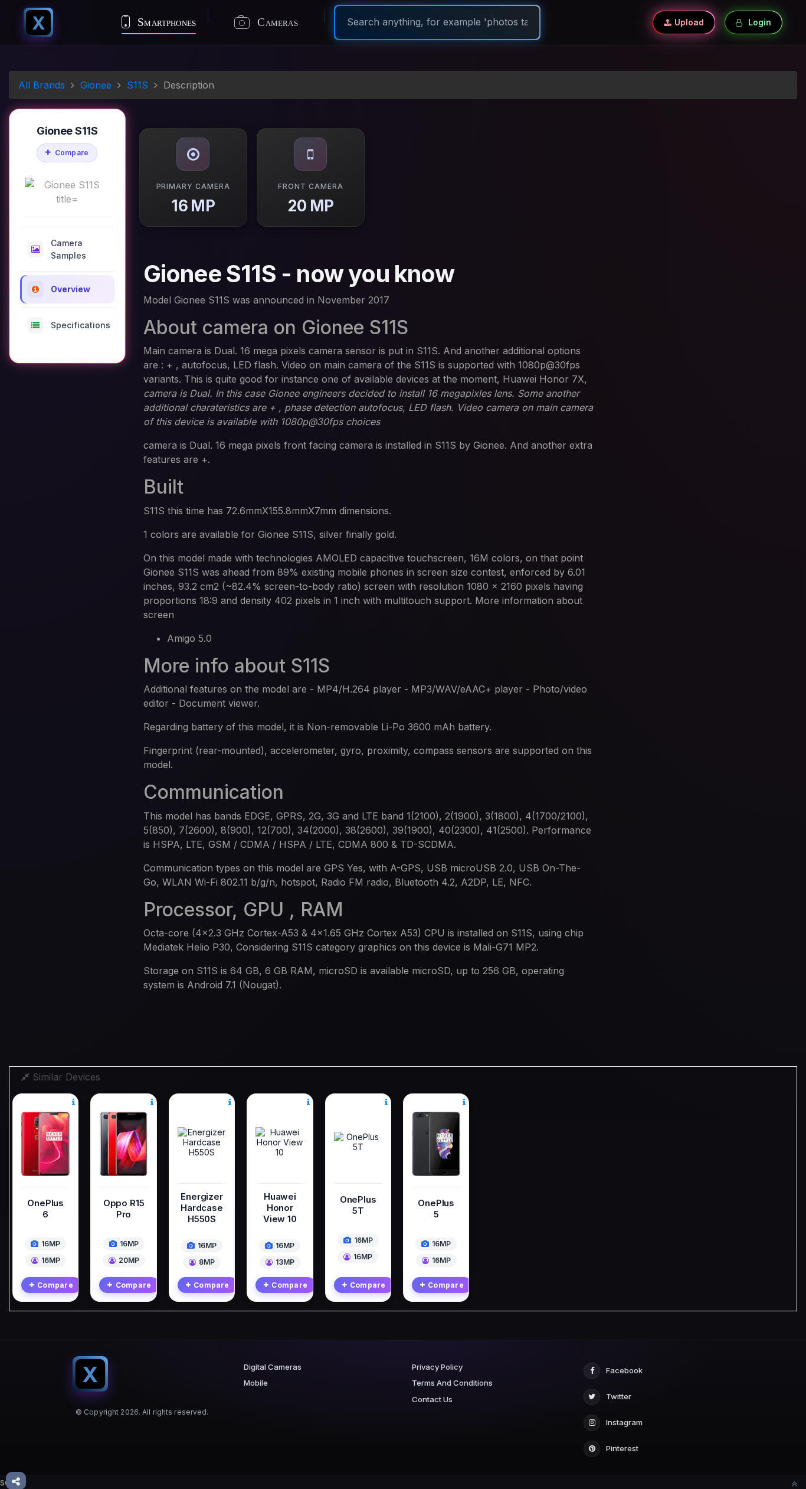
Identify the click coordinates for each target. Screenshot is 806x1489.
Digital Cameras (273, 1367)
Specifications (80, 325)
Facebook (624, 1370)
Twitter (618, 1396)
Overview (70, 289)
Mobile (256, 1382)
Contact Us (432, 1399)
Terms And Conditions (452, 1382)
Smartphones (165, 22)
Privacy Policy (437, 1367)
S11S (137, 85)
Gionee (96, 85)
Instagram (624, 1422)
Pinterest (622, 1448)
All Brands (41, 85)
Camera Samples (68, 249)
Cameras (276, 22)
